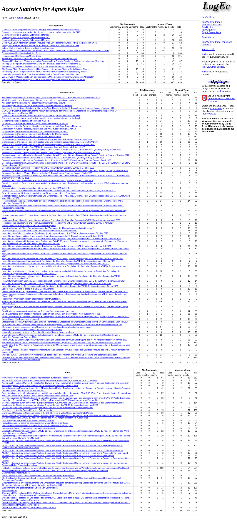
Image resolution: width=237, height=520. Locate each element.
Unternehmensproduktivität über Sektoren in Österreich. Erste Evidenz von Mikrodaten (41, 74)
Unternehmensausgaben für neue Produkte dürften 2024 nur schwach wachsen (38, 332)
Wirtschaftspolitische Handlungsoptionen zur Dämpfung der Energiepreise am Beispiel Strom (43, 79)
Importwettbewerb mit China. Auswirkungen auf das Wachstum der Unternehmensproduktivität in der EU (48, 228)
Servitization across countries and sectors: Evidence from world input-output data (38, 311)
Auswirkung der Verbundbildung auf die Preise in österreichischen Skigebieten (37, 105)
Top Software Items (211, 32)
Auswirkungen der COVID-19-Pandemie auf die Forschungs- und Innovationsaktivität (40, 385)
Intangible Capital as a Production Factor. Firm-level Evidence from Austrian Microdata (40, 45)
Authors (206, 54)
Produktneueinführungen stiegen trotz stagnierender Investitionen (31, 299)
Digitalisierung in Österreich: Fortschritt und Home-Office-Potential (31, 136)
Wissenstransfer (9, 490)
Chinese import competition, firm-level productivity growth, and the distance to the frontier (41, 118)
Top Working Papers (212, 22)
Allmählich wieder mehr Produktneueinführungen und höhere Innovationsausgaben (39, 100)
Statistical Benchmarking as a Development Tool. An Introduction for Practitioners (38, 475)
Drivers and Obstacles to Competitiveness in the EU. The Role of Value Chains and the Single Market (47, 413)
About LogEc (208, 49)
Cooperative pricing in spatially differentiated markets (25, 121)
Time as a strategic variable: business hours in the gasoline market (32, 329)
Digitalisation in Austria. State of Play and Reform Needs (27, 410)
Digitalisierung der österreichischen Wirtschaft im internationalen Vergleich (35, 131)
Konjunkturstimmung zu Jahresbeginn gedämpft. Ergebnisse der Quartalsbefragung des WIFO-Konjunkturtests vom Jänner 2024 (60, 286)
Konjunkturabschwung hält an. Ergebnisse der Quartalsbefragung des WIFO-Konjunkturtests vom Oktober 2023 (52, 236)
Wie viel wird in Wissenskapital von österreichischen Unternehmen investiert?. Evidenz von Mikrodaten (48, 77)
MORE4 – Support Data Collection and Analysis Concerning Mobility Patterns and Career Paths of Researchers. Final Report (58, 455)
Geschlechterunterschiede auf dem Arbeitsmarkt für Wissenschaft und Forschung (39, 193)
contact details (16, 17)
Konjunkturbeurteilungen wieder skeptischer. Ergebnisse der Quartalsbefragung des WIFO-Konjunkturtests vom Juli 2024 (56, 246)
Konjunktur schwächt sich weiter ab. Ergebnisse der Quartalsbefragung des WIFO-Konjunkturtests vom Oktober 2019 (55, 233)
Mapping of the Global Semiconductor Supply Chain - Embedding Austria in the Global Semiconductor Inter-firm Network (55, 50)
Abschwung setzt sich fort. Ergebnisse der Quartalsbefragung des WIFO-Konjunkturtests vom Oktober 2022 (51, 98)
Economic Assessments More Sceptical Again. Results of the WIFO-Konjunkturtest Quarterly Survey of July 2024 (53, 158)
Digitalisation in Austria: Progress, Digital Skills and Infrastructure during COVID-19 (39, 129)
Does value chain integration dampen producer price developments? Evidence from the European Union (48, 144)
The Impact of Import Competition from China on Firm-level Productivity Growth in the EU (41, 64)
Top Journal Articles (212, 24)
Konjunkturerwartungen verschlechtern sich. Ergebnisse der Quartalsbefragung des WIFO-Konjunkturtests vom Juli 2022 (56, 283)
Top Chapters (209, 30)
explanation (216, 108)
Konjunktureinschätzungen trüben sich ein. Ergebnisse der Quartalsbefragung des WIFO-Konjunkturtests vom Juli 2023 (55, 264)
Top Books (207, 27)
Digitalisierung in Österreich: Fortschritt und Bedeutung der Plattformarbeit (35, 134)
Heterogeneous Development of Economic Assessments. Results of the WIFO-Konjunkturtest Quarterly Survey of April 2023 (58, 223)
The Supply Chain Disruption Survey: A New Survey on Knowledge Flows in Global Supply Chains (45, 69)
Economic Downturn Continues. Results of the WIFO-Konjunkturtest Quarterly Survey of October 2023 (48, 168)
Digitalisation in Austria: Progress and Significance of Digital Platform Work (35, 123)
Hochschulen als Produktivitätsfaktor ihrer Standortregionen (29, 225)
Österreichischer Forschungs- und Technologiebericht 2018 (29, 507)
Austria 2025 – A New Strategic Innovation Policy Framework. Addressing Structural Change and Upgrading (50, 380)
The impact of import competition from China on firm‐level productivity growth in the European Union (46, 327)
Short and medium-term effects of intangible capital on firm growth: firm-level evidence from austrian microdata (51, 314)
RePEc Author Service (213, 67)
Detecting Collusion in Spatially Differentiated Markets (26, 35)
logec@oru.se (209, 113)
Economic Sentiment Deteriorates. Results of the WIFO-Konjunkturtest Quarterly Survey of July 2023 (47, 180)
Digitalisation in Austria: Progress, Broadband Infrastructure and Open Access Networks (41, 126)
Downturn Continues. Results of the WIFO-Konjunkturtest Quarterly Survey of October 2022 (43, 147)
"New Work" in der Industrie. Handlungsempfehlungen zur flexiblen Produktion (37, 378)
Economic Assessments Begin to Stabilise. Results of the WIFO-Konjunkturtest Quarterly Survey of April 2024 (51, 152)
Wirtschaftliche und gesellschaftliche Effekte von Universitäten (30, 488)
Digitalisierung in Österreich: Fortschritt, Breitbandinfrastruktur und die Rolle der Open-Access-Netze (47, 139)
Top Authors (208, 37)
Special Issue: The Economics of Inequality (21, 319)
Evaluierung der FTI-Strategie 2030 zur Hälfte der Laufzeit (28, 420)
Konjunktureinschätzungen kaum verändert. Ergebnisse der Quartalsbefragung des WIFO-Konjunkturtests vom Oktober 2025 (58, 261)
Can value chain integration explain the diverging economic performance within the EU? (41, 32)
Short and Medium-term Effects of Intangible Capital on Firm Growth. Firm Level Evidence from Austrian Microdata (53, 61)
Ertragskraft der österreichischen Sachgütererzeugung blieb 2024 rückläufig (36, 188)
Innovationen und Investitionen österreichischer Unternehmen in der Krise (35, 423)
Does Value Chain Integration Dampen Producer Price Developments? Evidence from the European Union (49, 43)
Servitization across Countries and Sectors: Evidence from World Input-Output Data (39, 58)
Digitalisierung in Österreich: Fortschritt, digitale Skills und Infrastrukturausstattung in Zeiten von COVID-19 (50, 142)
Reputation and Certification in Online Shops (21, 53)
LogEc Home (208, 17)
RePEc (219, 91)
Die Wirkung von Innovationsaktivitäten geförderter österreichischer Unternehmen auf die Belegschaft (47, 407)
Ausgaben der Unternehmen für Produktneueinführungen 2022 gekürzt (33, 103)
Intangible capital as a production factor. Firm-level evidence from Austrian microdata (39, 231)
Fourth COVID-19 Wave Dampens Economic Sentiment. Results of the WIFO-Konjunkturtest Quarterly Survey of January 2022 (59, 191)
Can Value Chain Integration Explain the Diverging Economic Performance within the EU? (41, 30)
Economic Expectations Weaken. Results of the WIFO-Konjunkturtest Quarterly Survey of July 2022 (47, 173)
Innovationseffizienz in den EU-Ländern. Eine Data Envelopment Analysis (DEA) (37, 425)
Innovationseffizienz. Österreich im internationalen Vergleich (28, 428)
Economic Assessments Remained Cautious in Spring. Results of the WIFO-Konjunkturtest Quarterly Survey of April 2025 (56, 160)
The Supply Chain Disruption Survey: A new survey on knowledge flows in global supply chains (44, 72)
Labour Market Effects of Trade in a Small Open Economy (28, 48)
